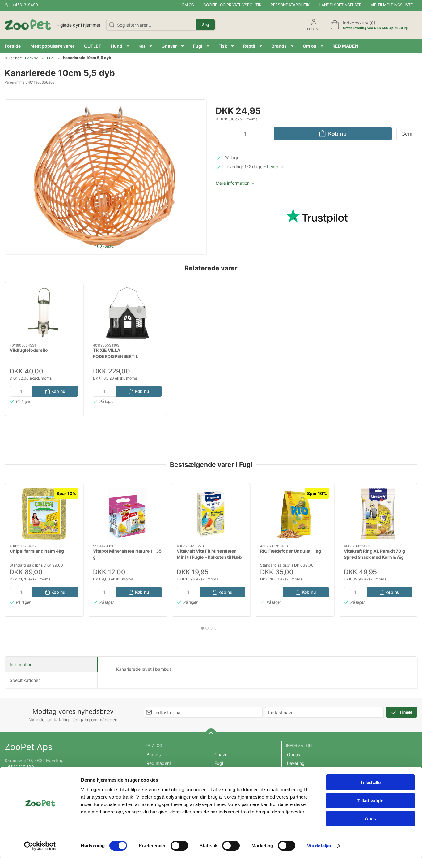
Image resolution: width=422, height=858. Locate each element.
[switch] (179, 846)
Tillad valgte (370, 800)
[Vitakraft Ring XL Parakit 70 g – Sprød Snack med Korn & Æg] (378, 514)
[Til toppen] (211, 733)
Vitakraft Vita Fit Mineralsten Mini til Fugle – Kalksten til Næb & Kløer (209, 557)
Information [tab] (21, 664)
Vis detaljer (319, 845)
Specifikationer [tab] (25, 680)
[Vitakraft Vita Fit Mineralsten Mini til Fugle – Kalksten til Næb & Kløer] (211, 514)
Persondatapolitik (290, 4)
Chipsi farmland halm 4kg (37, 551)
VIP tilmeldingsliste (392, 4)
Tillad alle (370, 782)
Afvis (370, 818)
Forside (31, 58)
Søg (205, 24)
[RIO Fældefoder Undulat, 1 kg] (294, 514)
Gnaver (221, 754)
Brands (153, 754)
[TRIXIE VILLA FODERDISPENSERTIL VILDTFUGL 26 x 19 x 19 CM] (127, 313)
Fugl (50, 58)
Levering (276, 166)
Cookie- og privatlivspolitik (232, 4)
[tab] (202, 628)
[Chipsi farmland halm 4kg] (44, 514)
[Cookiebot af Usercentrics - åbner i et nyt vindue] (40, 846)
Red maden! (158, 763)
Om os (188, 4)
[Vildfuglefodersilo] (44, 313)
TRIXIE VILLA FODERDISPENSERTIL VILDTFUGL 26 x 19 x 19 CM (122, 356)
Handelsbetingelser (340, 4)
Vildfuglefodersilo (29, 350)
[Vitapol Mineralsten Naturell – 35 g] (127, 514)
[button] (120, 46)
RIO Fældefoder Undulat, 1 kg (290, 551)
